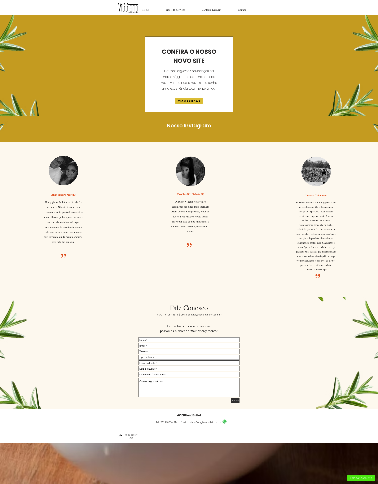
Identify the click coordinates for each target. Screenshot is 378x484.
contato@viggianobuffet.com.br (204, 314)
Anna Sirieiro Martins (63, 194)
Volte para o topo (131, 436)
